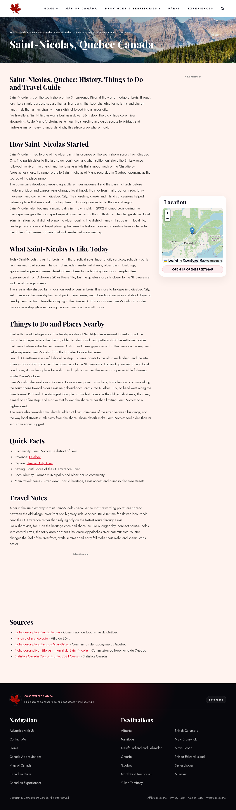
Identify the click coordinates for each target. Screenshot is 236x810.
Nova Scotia (183, 748)
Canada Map (35, 32)
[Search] (222, 8)
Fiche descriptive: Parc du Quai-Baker (42, 644)
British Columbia (186, 730)
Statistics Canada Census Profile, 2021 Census (47, 656)
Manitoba (127, 739)
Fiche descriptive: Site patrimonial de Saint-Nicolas (51, 650)
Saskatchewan (184, 765)
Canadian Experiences (25, 782)
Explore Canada (18, 32)
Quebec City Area (40, 463)
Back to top (216, 699)
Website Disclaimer (216, 798)
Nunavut (181, 774)
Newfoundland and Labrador (141, 748)
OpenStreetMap (194, 260)
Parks (174, 8)
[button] (192, 231)
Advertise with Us (22, 730)
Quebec (49, 32)
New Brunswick (186, 739)
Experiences (201, 8)
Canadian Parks (20, 774)
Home (51, 8)
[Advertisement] (81, 582)
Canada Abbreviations (25, 756)
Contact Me (18, 739)
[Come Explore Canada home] (16, 8)
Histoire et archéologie (31, 638)
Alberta (126, 730)
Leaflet (172, 260)
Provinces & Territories (133, 8)
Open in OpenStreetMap (192, 269)
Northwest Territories (136, 774)
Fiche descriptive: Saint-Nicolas (37, 632)
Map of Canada (81, 8)
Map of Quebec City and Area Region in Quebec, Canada (86, 32)
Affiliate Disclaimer (157, 798)
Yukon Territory (132, 782)
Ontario (126, 756)
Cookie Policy (195, 798)
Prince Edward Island (190, 756)
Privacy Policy (177, 798)
